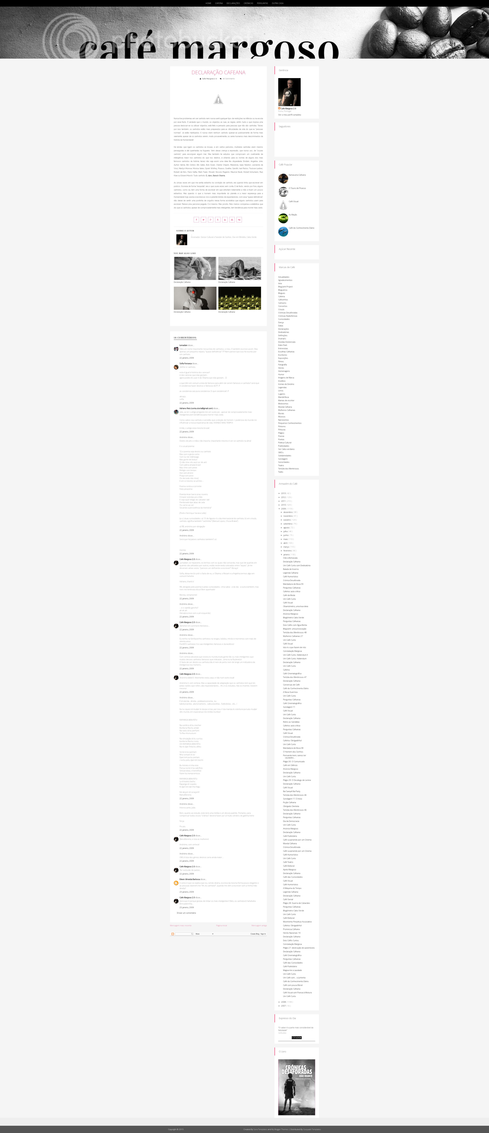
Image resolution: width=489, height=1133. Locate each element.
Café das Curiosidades (293, 877)
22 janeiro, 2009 (187, 358)
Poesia (281, 436)
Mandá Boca (283, 397)
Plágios (281, 433)
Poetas (281, 439)
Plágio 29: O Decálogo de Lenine (297, 780)
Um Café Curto (289, 599)
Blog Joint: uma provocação (294, 628)
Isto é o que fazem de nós (294, 647)
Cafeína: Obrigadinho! (292, 740)
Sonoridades (283, 462)
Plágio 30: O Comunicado (294, 761)
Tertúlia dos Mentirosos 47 (295, 677)
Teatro (281, 465)
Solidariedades (284, 455)
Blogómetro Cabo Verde (293, 617)
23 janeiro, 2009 (187, 892)
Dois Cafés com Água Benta (295, 625)
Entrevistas (283, 348)
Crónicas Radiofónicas (287, 316)
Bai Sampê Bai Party (291, 791)
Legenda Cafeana (290, 572)
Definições (282, 335)
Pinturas (282, 429)
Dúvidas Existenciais (287, 342)
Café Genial (288, 899)
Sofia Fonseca (186, 363)
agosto (286, 527)
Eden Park (282, 345)
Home (208, 3)
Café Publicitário (290, 836)
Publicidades (283, 446)
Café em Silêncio (290, 765)
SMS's (280, 452)
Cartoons (282, 303)
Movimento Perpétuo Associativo (297, 921)
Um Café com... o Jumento (294, 977)
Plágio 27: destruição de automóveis (299, 947)
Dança (281, 322)
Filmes (281, 361)
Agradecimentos (285, 280)
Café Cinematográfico (292, 673)
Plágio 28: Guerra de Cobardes (296, 903)
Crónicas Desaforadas (287, 312)
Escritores (282, 355)
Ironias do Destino (286, 384)
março (286, 546)
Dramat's (282, 338)
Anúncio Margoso (290, 613)
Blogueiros (282, 290)
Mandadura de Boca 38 (293, 748)
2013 (283, 493)
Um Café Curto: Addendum (295, 658)
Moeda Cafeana (285, 407)
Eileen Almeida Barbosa (190, 879)
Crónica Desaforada (291, 580)
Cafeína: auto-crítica (291, 591)
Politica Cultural (284, 442)
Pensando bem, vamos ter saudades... (294, 756)
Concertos (282, 306)
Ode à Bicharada (290, 558)
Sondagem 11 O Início (292, 798)
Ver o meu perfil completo (289, 114)
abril (285, 543)
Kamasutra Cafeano (297, 175)
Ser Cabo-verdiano (286, 449)
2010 (283, 505)
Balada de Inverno (291, 569)
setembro (288, 523)
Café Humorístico (290, 576)
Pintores (282, 426)
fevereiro (287, 550)
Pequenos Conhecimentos (290, 423)
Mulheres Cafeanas (286, 410)
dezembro (288, 512)
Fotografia (282, 364)
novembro (288, 516)
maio (285, 539)
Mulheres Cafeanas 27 (293, 636)
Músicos (281, 416)
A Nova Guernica (290, 692)
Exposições (283, 358)
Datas (280, 325)
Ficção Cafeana (289, 802)
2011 (283, 501)
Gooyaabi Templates (312, 1129)
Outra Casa (277, 3)
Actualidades (283, 277)
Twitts (280, 472)
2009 (283, 508)
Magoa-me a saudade (292, 970)
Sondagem (283, 459)
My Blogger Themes (279, 1129)
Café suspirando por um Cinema (297, 839)
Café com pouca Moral (292, 985)
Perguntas (262, 3)
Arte (280, 283)
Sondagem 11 (289, 707)
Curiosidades (284, 319)
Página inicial (221, 925)
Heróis (281, 368)
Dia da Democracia (291, 821)
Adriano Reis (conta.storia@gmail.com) (196, 408)
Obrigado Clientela (291, 806)
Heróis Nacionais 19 (291, 933)
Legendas (282, 387)
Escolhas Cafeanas (286, 351)
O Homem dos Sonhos (293, 751)
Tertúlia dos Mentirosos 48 (295, 632)
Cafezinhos (283, 299)
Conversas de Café (291, 684)
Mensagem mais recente (181, 925)
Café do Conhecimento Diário (301, 228)
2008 (283, 1002)
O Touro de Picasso (297, 188)
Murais (281, 413)
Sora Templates (260, 1129)
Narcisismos (283, 420)
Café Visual (293, 201)
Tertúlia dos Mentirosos (288, 468)
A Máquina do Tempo (292, 888)
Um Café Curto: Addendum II (295, 655)
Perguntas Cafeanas (292, 587)
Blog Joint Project (285, 286)
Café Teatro (288, 862)
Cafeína (219, 3)
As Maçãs (293, 214)
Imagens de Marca (286, 377)
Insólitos (282, 381)
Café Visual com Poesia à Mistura (297, 992)
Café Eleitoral (288, 866)
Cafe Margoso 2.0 (209, 79)
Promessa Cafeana (291, 929)
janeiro (286, 554)
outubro (287, 519)
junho (286, 535)
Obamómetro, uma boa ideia (295, 606)
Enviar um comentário (186, 913)
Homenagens (284, 371)
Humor (281, 374)
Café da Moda (289, 595)
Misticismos (283, 403)
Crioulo (281, 309)
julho (285, 531)
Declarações (233, 3)
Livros (280, 390)
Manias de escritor (286, 400)
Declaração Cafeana (218, 72)
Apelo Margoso (289, 869)
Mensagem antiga (259, 925)
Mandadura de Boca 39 (293, 584)
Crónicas (248, 3)
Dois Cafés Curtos (291, 940)
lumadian (183, 345)
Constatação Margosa (292, 651)
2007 (283, 1005)
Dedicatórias (283, 332)
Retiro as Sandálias (291, 722)
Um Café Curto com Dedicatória (296, 565)
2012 (283, 497)
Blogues (281, 293)
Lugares (281, 394)
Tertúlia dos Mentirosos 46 (295, 795)
